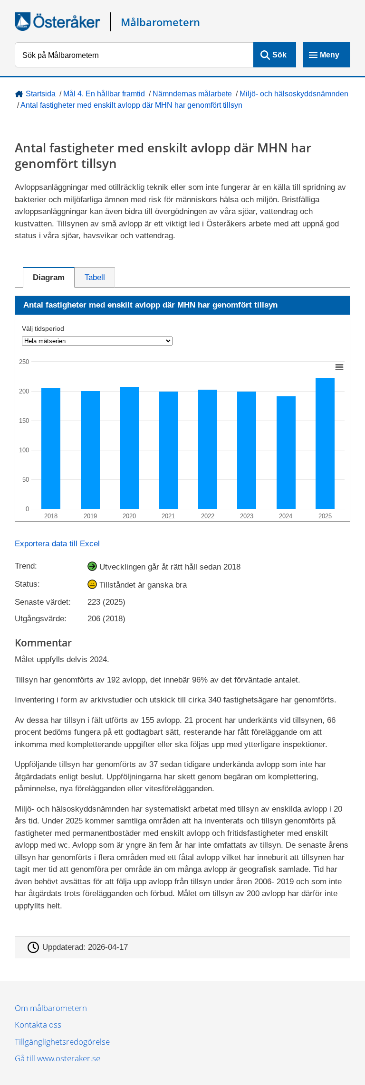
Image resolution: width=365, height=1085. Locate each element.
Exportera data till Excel (57, 543)
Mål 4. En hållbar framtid (104, 94)
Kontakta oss (38, 1024)
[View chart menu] (339, 367)
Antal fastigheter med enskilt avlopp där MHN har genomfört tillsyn (131, 105)
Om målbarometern (51, 1007)
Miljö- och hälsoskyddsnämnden (294, 94)
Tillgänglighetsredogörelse (62, 1041)
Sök (279, 55)
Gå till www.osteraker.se (57, 1058)
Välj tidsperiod (43, 328)
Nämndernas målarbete (192, 94)
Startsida (41, 94)
